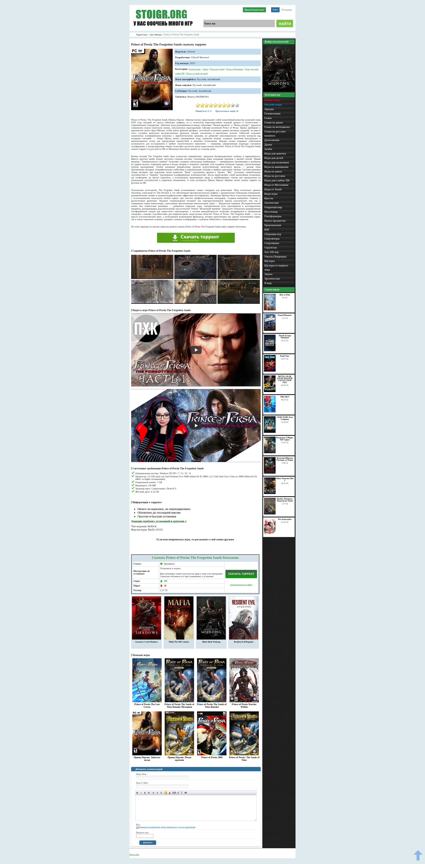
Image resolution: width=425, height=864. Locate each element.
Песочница (271, 211)
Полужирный (137, 793)
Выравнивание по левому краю (153, 793)
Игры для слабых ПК (277, 180)
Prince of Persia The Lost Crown (147, 705)
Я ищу (268, 283)
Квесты (268, 198)
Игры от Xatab (273, 189)
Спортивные (271, 243)
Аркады (269, 109)
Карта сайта (134, 854)
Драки (268, 144)
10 (237, 105)
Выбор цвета (169, 793)
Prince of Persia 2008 (211, 757)
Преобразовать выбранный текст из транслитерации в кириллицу (182, 793)
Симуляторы (271, 238)
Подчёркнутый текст (145, 793)
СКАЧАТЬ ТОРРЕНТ (241, 574)
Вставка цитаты (178, 793)
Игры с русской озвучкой (197, 73)
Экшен (205, 69)
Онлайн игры (273, 104)
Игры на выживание (276, 167)
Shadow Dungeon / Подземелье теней (285, 500)
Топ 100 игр (271, 252)
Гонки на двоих (273, 122)
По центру (157, 793)
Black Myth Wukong (211, 642)
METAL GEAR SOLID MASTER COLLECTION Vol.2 (285, 379)
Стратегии (270, 247)
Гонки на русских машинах (275, 133)
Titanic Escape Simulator (285, 336)
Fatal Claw (284, 356)
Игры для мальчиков (276, 162)
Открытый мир (273, 207)
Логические (271, 202)
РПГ (266, 229)
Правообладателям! (254, 9)
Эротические (272, 278)
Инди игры (270, 193)
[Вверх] (418, 855)
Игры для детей (273, 158)
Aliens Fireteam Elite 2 (285, 479)
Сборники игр (272, 234)
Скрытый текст (174, 793)
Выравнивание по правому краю (161, 793)
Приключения (195, 69)
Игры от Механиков (234, 69)
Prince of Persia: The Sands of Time (244, 758)
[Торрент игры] (162, 30)
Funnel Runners (285, 315)
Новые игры (272, 100)
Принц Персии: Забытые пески (147, 758)
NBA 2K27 (284, 397)
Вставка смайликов (166, 793)
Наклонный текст (141, 793)
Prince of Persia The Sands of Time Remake (212, 705)
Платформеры (272, 216)
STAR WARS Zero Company (285, 418)
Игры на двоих (273, 171)
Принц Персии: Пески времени (179, 758)
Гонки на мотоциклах (277, 127)
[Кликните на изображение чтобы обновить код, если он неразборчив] (165, 827)
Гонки (268, 118)
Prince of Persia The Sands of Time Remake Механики (179, 705)
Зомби (268, 149)
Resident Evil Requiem (243, 642)
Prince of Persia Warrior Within (244, 705)
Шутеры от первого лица (276, 267)
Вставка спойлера (186, 793)
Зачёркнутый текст (149, 793)
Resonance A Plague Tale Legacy (284, 438)
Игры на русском (217, 69)
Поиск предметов (275, 220)
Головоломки (272, 113)
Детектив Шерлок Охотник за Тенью (284, 459)
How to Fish (285, 295)
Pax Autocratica (285, 519)
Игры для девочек (275, 153)
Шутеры (269, 261)
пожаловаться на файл (241, 584)
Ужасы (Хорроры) (275, 256)
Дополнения (271, 140)
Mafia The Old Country (179, 642)
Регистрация (287, 10)
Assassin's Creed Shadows (146, 642)
